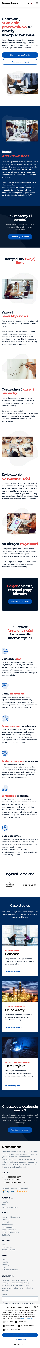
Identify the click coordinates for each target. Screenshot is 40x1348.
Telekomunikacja (8, 1227)
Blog (3, 1245)
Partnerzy (5, 1265)
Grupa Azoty (7, 982)
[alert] (20, 1326)
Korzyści (5, 1202)
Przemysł (5, 1222)
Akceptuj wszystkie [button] (20, 1335)
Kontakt (5, 1262)
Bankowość (6, 1219)
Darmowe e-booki (9, 1250)
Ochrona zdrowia (9, 1230)
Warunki (5, 1267)
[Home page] (10, 3)
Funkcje (4, 1204)
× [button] (37, 1307)
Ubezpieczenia (7, 1225)
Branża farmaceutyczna (11, 1232)
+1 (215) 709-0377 (14, 1177)
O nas (4, 1259)
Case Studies (7, 1247)
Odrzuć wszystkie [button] (20, 1340)
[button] (20, 1344)
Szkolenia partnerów (10, 1207)
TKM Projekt (6, 1038)
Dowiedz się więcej (13, 971)
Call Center (6, 1235)
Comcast (5, 926)
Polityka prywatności (10, 1270)
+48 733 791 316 (13, 1179)
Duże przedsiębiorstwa (11, 1217)
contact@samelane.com (15, 1182)
